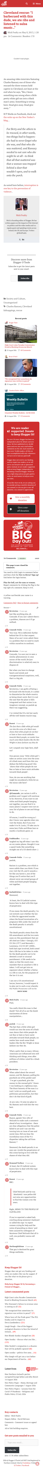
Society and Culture (15, 298)
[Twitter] (20, 240)
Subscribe (25, 278)
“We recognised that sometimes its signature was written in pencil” (18, 380)
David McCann (24, 1419)
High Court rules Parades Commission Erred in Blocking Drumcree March (20, 346)
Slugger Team (13, 323)
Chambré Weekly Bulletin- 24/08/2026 (20, 413)
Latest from (10, 1368)
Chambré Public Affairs (16, 390)
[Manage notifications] (37, 1464)
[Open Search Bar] (26, 3)
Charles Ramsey (14, 306)
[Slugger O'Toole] (4, 3)
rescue (19, 310)
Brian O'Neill (13, 356)
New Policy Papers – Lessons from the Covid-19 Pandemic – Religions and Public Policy (20, 1391)
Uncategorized (10, 302)
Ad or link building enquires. (16, 1428)
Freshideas (26, 1463)
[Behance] (23, 240)
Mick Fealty (16, 1416)
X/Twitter (17, 1465)
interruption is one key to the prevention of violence (21, 188)
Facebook (25, 1465)
